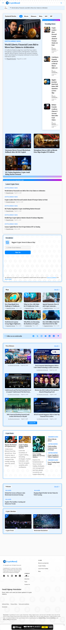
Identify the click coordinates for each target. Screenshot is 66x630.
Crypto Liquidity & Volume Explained (53, 456)
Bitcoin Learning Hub (43, 563)
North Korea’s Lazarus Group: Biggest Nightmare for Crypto (12, 323)
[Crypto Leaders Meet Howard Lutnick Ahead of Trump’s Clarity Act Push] (47, 29)
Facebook (33, 336)
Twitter (37, 336)
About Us (26, 576)
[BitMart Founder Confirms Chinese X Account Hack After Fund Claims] (47, 106)
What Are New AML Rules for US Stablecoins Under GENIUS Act (31, 305)
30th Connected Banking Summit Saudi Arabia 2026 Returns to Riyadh (18, 415)
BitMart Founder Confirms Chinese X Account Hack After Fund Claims (55, 112)
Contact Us (27, 584)
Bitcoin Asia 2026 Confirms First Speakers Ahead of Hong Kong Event (47, 391)
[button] (3, 3)
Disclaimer (4, 606)
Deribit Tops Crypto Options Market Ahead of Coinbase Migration (24, 218)
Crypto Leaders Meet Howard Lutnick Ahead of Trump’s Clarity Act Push (55, 36)
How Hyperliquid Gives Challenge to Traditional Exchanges (12, 305)
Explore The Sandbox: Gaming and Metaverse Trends (15, 503)
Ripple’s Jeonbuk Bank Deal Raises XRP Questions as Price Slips (55, 86)
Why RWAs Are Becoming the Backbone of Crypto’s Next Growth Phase (31, 323)
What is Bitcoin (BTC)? (52, 440)
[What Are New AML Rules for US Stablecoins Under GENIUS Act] (32, 297)
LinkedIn (49, 336)
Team (25, 581)
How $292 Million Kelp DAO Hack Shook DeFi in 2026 (51, 323)
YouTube (45, 336)
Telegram (58, 336)
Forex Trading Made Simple (54, 463)
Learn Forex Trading (43, 568)
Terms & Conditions (51, 277)
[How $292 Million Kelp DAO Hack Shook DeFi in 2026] (51, 315)
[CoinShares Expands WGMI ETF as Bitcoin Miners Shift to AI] (47, 59)
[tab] (21, 16)
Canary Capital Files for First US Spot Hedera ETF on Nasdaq (22, 227)
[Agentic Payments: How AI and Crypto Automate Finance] (51, 297)
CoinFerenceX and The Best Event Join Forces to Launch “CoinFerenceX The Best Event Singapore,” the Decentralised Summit (18, 392)
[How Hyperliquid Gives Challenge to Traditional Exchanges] (13, 297)
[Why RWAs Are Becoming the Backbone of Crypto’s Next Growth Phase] (32, 315)
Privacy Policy (8, 279)
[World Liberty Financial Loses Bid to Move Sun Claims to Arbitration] (23, 29)
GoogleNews (54, 336)
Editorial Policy (5, 604)
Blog (39, 571)
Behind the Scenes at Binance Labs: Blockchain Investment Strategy (15, 494)
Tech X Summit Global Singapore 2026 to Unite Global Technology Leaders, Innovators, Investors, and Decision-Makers (47, 367)
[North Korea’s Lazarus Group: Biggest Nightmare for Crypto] (13, 315)
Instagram (41, 336)
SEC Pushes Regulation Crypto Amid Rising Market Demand (22, 209)
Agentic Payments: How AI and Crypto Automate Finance (51, 305)
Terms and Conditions (24, 604)
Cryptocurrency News (13, 41)
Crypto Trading (41, 565)
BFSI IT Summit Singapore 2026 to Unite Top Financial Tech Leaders (46, 415)
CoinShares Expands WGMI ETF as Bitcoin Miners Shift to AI (55, 62)
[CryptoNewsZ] (13, 2)
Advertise (26, 579)
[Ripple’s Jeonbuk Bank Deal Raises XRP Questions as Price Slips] (47, 82)
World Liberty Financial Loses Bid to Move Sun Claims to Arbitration (29, 8)
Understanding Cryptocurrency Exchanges (52, 448)
